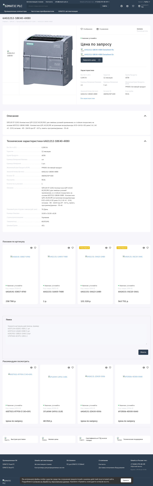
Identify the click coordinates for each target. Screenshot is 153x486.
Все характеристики (88, 98)
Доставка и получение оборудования (111, 468)
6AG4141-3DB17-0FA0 (16, 291)
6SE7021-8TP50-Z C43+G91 (18, 411)
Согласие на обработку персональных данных (51, 482)
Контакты (49, 2)
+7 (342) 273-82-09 (94, 2)
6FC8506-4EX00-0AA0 (128, 411)
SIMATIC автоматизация (68, 11)
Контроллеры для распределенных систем (49, 468)
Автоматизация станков (35, 2)
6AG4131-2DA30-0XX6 (91, 411)
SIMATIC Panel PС (9, 464)
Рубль (143, 2)
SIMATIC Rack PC (8, 468)
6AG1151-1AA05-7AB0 (53, 291)
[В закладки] (35, 247)
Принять (126, 480)
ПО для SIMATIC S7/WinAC (75, 464)
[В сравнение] (31, 247)
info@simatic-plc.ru (61, 2)
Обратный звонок (136, 466)
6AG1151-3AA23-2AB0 (91, 291)
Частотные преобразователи (42, 11)
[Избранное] (133, 6)
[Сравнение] (127, 6)
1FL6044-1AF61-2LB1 (53, 411)
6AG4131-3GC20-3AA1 (128, 291)
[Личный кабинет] (121, 6)
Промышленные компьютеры (15, 11)
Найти (105, 6)
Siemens (140, 29)
